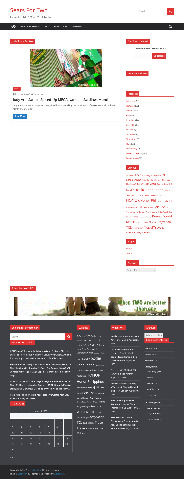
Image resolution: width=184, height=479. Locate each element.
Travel (148, 227)
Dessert (160, 184)
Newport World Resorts (147, 212)
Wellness (146, 232)
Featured (77, 26)
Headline (130, 120)
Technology (131, 148)
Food (129, 190)
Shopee (152, 222)
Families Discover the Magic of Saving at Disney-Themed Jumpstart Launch (124, 387)
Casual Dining (133, 179)
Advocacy (130, 101)
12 (31, 432)
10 (13, 432)
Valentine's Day (133, 232)
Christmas (130, 184)
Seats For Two (29, 10)
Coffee (153, 183)
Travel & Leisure (28, 26)
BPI (164, 175)
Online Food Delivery (166, 212)
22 (57, 438)
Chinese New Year (162, 180)
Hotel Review (131, 207)
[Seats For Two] (13, 26)
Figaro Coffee (168, 184)
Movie (129, 129)
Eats (47, 26)
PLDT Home (132, 216)
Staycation (131, 139)
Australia (154, 175)
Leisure (159, 206)
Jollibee (142, 207)
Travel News (132, 158)
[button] (38, 27)
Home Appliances (154, 195)
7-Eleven (130, 175)
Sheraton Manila (142, 222)
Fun (128, 115)
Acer (138, 175)
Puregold (141, 217)
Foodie (16, 89)
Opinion (130, 134)
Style (128, 144)
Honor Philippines (154, 200)
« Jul (12, 457)
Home (144, 195)
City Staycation (142, 183)
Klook (150, 207)
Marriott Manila (132, 212)
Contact (129, 253)
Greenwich (168, 190)
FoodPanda (154, 189)
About (129, 248)
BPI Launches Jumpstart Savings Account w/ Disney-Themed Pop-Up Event (124, 404)
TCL (129, 227)
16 (66, 432)
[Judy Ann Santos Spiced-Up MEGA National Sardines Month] (66, 68)
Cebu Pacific (147, 180)
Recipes (149, 217)
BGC (160, 175)
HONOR (133, 200)
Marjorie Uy (38, 94)
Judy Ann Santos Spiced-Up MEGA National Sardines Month (61, 99)
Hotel (171, 201)
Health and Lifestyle (133, 195)
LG (167, 207)
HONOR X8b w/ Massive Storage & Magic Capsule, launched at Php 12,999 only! (40, 372)
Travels (158, 227)
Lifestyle (59, 26)
